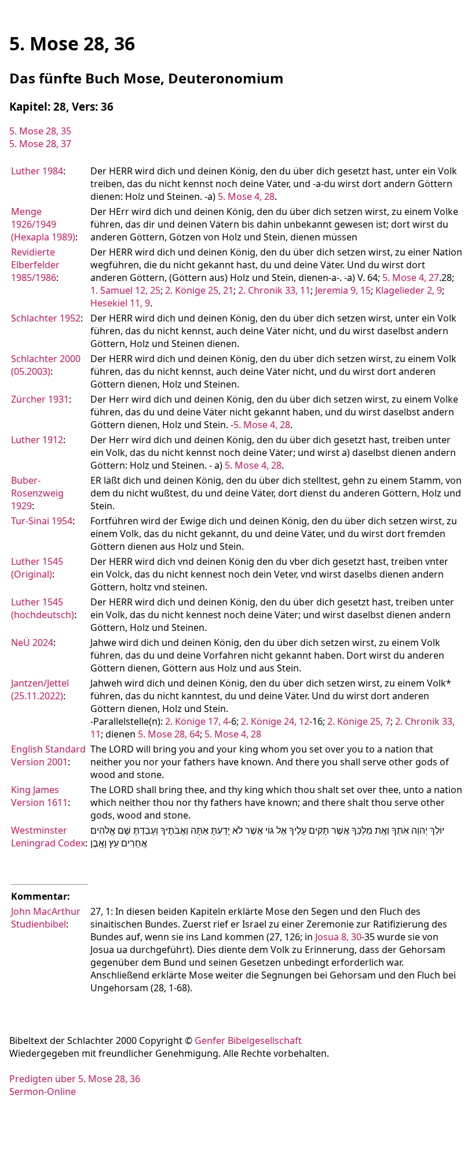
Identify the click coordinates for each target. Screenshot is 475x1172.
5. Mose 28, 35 (40, 131)
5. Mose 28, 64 (169, 734)
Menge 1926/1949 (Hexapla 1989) (43, 224)
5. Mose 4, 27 (410, 277)
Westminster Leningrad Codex (48, 836)
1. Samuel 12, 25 (125, 290)
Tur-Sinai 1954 (41, 520)
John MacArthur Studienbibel (46, 917)
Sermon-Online (42, 1091)
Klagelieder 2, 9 (408, 290)
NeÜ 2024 (32, 642)
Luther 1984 (37, 171)
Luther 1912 (37, 439)
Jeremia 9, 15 (343, 290)
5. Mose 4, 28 (246, 196)
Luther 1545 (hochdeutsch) (42, 608)
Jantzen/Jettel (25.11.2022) (40, 689)
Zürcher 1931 (40, 399)
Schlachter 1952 (46, 318)
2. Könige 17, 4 (196, 721)
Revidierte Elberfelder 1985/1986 (35, 265)
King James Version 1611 (39, 796)
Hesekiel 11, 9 (120, 303)
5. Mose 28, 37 (40, 143)
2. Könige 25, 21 (199, 290)
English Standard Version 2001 (48, 755)
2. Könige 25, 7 (358, 721)
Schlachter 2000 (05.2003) (46, 365)
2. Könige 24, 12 (275, 721)
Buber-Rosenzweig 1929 (37, 493)
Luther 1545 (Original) (37, 567)
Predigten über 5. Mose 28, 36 (74, 1078)
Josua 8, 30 (338, 936)
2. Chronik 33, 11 (274, 290)
